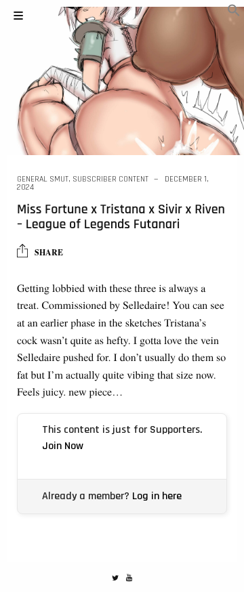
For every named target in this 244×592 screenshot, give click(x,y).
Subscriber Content (110, 179)
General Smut (42, 179)
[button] (234, 12)
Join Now (62, 446)
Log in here (157, 496)
